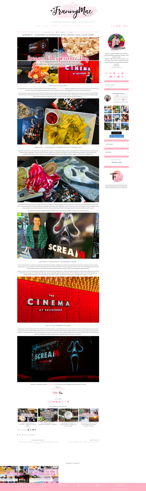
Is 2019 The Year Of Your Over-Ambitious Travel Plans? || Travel (89, 424)
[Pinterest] (54, 402)
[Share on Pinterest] (33, 430)
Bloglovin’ (53, 389)
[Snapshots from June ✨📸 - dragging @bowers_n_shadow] (116, 118)
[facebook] (114, 73)
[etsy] (114, 76)
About (46, 26)
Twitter (58, 389)
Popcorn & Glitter (60, 88)
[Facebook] (119, 26)
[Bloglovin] (122, 26)
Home (38, 26)
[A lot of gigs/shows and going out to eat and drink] (116, 109)
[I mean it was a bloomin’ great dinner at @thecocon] (125, 118)
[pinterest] (122, 73)
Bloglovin (121, 485)
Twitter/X (26, 485)
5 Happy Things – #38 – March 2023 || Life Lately (83, 441)
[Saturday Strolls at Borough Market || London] (48, 415)
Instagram (62, 389)
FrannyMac (46, 32)
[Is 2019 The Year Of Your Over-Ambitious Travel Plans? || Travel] (89, 415)
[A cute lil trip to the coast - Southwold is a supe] (108, 109)
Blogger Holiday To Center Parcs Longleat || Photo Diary (68, 424)
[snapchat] (126, 73)
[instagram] (110, 73)
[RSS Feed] (123, 76)
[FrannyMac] (73, 10)
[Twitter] (112, 26)
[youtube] (111, 76)
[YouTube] (117, 26)
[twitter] (106, 73)
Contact (55, 26)
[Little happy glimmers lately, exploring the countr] (108, 126)
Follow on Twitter (117, 162)
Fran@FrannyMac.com (116, 67)
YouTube (102, 485)
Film (53, 32)
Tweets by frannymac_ (116, 159)
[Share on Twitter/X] (31, 430)
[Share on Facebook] (28, 430)
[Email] (125, 26)
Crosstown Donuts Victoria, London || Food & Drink (27, 424)
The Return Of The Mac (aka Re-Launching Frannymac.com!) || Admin (38, 441)
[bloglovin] (118, 73)
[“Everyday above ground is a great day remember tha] (108, 118)
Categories (78, 26)
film (88, 274)
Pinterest (83, 485)
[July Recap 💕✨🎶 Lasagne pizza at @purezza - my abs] (125, 109)
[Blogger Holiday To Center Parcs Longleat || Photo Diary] (68, 415)
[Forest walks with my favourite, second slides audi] (125, 126)
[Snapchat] (65, 402)
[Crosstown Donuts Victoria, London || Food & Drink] (27, 415)
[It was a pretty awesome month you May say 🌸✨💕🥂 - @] (116, 126)
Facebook (64, 485)
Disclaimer (66, 26)
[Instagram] (114, 26)
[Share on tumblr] (35, 430)
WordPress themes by (120, 489)
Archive (89, 26)
